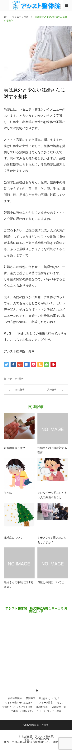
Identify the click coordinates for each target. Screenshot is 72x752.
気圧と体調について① (50, 582)
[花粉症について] (19, 518)
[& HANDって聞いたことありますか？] (52, 518)
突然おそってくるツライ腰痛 (17, 707)
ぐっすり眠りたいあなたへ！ (19, 702)
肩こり (60, 702)
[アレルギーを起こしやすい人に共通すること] (52, 473)
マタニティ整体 (20, 16)
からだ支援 (44, 725)
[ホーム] (5, 16)
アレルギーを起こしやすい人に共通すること (52, 495)
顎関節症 (30, 698)
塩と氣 (8, 492)
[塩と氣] (19, 473)
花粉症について (13, 537)
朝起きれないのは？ (49, 698)
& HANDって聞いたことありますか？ (51, 540)
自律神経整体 (15, 698)
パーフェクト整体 (52, 711)
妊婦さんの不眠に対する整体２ (18, 585)
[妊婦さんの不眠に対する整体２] (19, 562)
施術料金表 (42, 707)
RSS (36, 690)
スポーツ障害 (46, 702)
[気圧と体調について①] (52, 562)
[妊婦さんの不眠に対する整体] (52, 428)
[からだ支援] (36, 5)
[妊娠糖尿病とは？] (19, 428)
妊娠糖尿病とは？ (14, 447)
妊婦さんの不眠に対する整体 (52, 450)
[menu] (66, 5)
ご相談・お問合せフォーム (25, 711)
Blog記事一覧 (59, 707)
